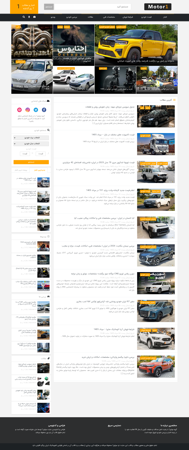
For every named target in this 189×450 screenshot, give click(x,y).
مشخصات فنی (109, 17)
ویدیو (53, 17)
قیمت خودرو (146, 17)
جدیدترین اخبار (39, 170)
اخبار (165, 17)
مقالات (90, 17)
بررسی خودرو (71, 17)
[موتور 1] (158, 6)
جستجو (49, 6)
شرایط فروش (128, 17)
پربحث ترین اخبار (21, 170)
